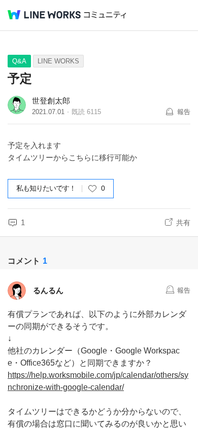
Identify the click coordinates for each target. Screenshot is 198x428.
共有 (183, 223)
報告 (183, 112)
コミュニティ (105, 15)
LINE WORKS (58, 61)
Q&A (19, 61)
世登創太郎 (51, 100)
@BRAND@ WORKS (44, 14)
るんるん (48, 290)
